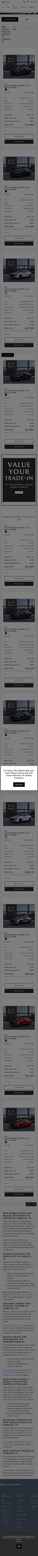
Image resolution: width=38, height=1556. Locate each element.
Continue (19, 784)
